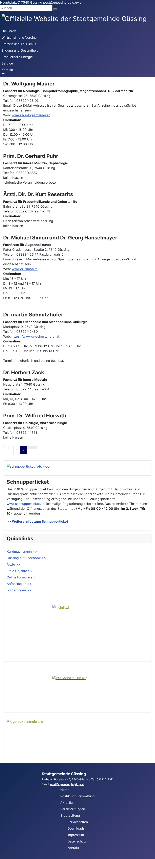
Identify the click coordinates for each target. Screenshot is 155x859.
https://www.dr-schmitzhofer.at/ (36, 336)
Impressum (75, 835)
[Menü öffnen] (3, 73)
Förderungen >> (19, 590)
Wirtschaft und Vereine (19, 37)
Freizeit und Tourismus (19, 44)
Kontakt (7, 70)
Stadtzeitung (70, 815)
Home (64, 790)
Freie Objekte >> (19, 571)
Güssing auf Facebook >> (26, 558)
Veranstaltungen (72, 809)
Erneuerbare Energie (17, 57)
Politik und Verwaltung (77, 796)
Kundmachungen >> (22, 551)
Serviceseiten (77, 822)
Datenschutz (77, 841)
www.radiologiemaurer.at (31, 115)
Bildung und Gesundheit (20, 50)
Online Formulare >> (22, 577)
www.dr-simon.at (25, 269)
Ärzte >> (13, 564)
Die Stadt (9, 31)
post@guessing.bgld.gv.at (63, 2)
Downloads (76, 828)
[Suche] (55, 9)
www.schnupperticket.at (25, 504)
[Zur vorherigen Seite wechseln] (11, 447)
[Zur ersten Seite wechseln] (5, 447)
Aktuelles (67, 803)
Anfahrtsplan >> (19, 584)
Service (7, 63)
